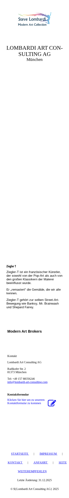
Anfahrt (40, 462)
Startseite (20, 453)
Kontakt (15, 462)
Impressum (48, 453)
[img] (34, 19)
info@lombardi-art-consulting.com (27, 382)
